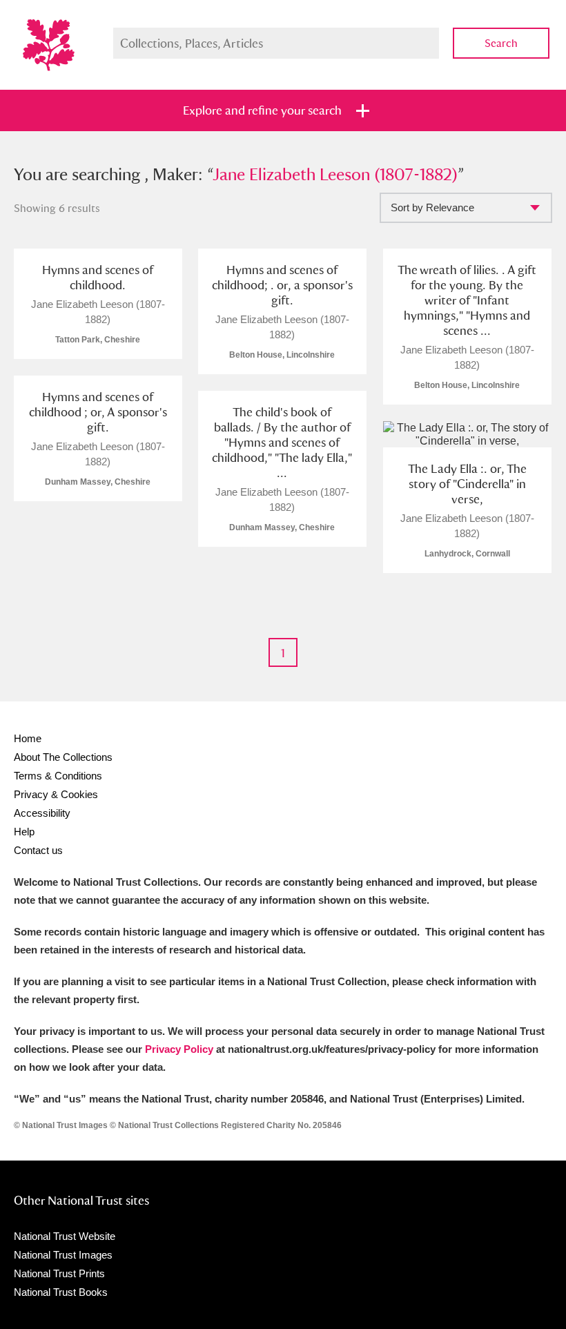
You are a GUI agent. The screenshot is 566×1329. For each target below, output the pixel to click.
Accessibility (42, 813)
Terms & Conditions (58, 776)
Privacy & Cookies (56, 794)
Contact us (38, 850)
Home (27, 738)
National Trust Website (64, 1236)
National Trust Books (61, 1292)
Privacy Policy (179, 1049)
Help (24, 831)
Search (501, 43)
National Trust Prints (59, 1273)
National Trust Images (63, 1255)
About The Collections (63, 757)
